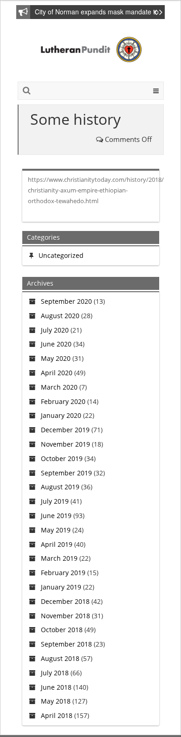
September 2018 (66, 644)
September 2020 (66, 301)
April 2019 (56, 544)
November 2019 (65, 444)
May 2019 (56, 530)
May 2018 (56, 701)
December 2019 (65, 429)
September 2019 (66, 472)
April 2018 (56, 715)
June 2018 (56, 687)
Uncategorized (61, 255)
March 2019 (59, 558)
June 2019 (56, 515)
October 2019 (62, 458)
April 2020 (56, 372)
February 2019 (63, 572)
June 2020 (56, 344)
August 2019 (60, 486)
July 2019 (55, 501)
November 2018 (65, 615)
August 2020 (60, 315)
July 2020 (55, 330)
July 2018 (55, 672)
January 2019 (61, 587)
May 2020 (56, 358)
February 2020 (63, 401)
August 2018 (60, 658)
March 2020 (59, 387)
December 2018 (65, 601)
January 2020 (61, 415)
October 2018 (62, 629)
